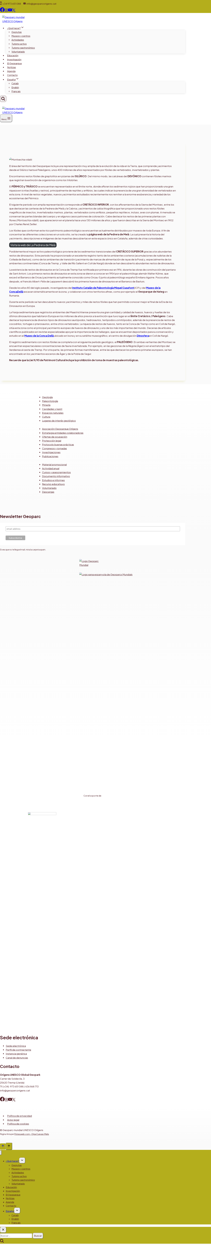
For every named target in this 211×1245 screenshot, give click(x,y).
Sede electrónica (16, 1045)
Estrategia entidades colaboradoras (62, 432)
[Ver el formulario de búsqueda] (3, 99)
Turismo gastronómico (23, 47)
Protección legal (51, 440)
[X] (13, 11)
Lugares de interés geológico (59, 420)
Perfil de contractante (18, 1049)
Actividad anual (50, 468)
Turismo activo (19, 43)
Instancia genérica (16, 1053)
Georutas (16, 32)
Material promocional (54, 464)
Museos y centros (20, 35)
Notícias (11, 67)
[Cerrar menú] (1, 1152)
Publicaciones (50, 456)
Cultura (46, 416)
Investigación (14, 59)
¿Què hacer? (12, 1161)
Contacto (12, 75)
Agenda (11, 71)
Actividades (17, 39)
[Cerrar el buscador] (3, 1230)
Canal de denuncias (17, 1057)
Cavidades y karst (52, 408)
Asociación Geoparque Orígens (60, 428)
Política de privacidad (19, 1115)
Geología (47, 397)
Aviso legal (13, 1119)
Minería (46, 404)
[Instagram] (6, 11)
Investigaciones (51, 452)
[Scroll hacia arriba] (3, 1146)
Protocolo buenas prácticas (58, 444)
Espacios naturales (52, 412)
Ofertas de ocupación (54, 436)
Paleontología (50, 401)
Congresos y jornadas (54, 448)
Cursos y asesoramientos (56, 472)
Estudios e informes (53, 480)
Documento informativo (56, 476)
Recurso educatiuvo (53, 484)
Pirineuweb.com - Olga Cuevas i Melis (31, 1134)
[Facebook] (2, 11)
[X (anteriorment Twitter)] (13, 1100)
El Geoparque (14, 63)
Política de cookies (18, 1123)
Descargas (48, 491)
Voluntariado (18, 51)
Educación (12, 55)
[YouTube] (10, 11)
